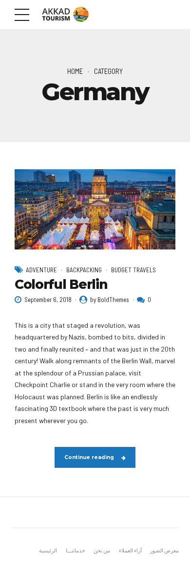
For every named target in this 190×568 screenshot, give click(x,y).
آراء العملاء (130, 550)
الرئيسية (48, 550)
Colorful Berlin (61, 284)
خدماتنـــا (75, 550)
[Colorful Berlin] (95, 209)
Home (75, 71)
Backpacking (84, 270)
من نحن (102, 550)
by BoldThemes (109, 299)
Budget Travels (133, 270)
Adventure (41, 270)
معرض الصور (164, 550)
